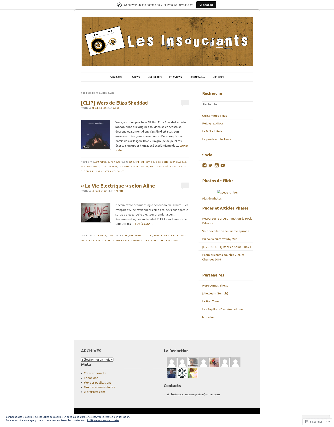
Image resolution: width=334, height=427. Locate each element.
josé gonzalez (171, 167)
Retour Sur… (197, 76)
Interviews (175, 76)
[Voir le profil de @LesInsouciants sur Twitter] (210, 165)
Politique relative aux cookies (103, 420)
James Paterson (139, 167)
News (117, 162)
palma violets (124, 240)
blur (131, 162)
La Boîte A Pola (212, 131)
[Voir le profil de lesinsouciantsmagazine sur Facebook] (204, 165)
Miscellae (208, 317)
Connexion (91, 378)
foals (96, 167)
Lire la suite (144, 223)
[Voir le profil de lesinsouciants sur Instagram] (216, 165)
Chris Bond (162, 162)
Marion (118, 191)
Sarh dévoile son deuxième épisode (225, 231)
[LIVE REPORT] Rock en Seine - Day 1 (226, 247)
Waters (107, 171)
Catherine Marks (144, 162)
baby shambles (137, 236)
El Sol (116, 108)
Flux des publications (97, 382)
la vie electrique (104, 240)
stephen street (159, 240)
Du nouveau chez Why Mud (219, 239)
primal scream (141, 240)
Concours (218, 76)
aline (125, 236)
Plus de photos (212, 198)
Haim (156, 236)
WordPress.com (94, 391)
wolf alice (118, 171)
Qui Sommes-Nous (214, 115)
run (92, 171)
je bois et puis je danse (173, 236)
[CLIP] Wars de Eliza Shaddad (114, 103)
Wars (98, 171)
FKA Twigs (86, 167)
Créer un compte (95, 373)
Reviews (135, 76)
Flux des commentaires (99, 387)
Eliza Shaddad (178, 162)
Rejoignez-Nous (213, 123)
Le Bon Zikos (210, 301)
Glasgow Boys (109, 167)
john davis (155, 167)
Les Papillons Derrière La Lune (222, 309)
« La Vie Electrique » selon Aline (118, 186)
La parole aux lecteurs (216, 139)
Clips (110, 162)
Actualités (116, 76)
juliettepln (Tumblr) (215, 293)
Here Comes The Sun (216, 285)
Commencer (206, 4)
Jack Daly (123, 167)
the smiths (174, 240)
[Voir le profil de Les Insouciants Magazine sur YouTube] (222, 165)
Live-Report (155, 76)
